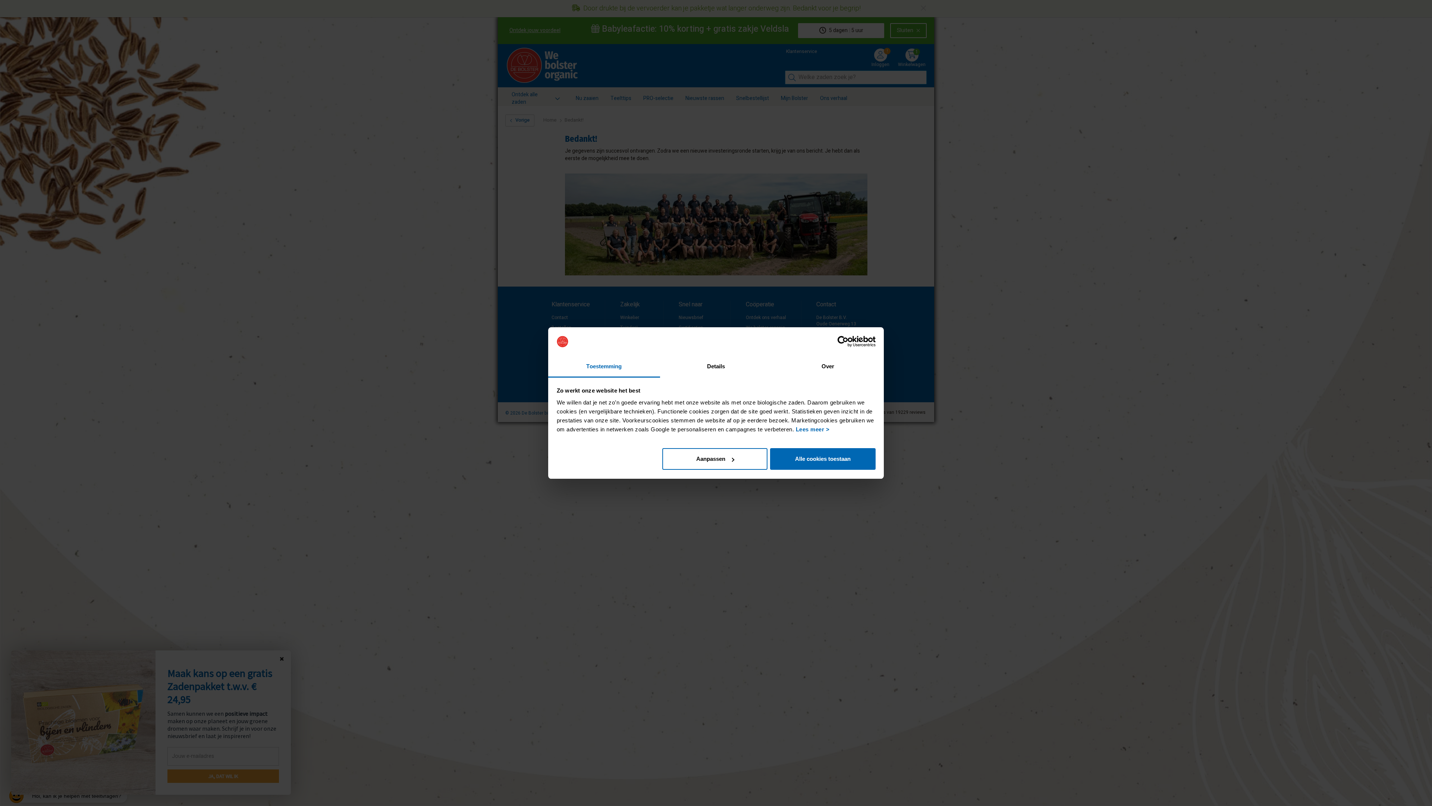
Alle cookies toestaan (823, 459)
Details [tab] (716, 366)
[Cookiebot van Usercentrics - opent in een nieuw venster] (843, 341)
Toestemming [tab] (604, 366)
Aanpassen (710, 459)
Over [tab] (828, 366)
